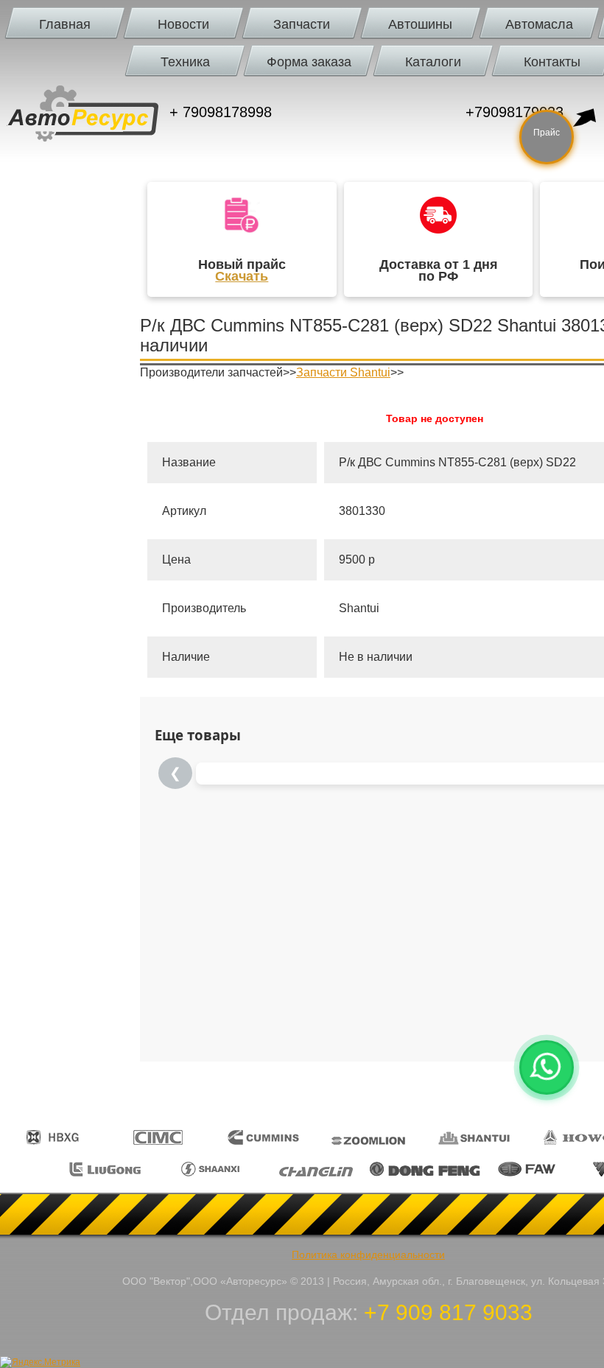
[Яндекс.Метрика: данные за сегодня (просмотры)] (40, 1362)
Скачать (241, 276)
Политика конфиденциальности (368, 1254)
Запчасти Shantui (343, 372)
